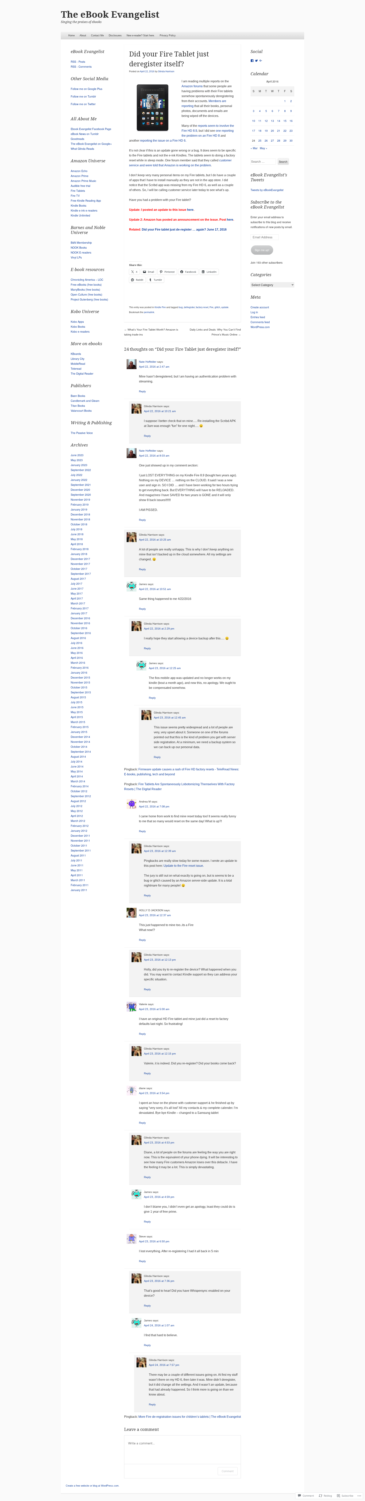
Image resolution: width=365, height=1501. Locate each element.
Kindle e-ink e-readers (84, 210)
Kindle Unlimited (80, 215)
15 (284, 121)
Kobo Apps (77, 322)
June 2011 (77, 865)
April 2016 (77, 658)
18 (259, 130)
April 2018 (77, 544)
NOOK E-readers (81, 252)
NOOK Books (79, 247)
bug (181, 307)
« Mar (254, 148)
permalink (149, 312)
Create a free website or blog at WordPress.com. (92, 1485)
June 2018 (77, 534)
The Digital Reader (82, 373)
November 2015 (80, 682)
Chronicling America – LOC (87, 279)
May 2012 (77, 811)
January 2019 (79, 509)
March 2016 (78, 662)
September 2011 (81, 850)
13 (272, 121)
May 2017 (77, 593)
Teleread (76, 368)
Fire (211, 307)
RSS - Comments (81, 66)
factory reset (202, 307)
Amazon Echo (79, 171)
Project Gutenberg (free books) (89, 299)
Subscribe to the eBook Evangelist (267, 204)
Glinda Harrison (166, 71)
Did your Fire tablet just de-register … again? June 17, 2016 (184, 229)
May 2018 (77, 539)
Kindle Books (78, 205)
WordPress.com (260, 327)
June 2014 (77, 766)
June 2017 (77, 588)
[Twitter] (256, 60)
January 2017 (79, 613)
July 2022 (76, 475)
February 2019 (80, 504)
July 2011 (76, 860)
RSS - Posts (78, 61)
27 (272, 140)
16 (291, 121)
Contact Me (97, 35)
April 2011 (77, 875)
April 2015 (77, 717)
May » (263, 148)
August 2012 (78, 801)
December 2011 (80, 835)
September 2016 (81, 633)
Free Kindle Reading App (86, 200)
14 (278, 121)
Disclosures (115, 35)
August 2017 (78, 578)
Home (71, 35)
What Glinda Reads (82, 149)
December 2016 (80, 618)
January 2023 (79, 465)
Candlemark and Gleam (85, 401)
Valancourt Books (81, 410)
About (83, 35)
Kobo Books (78, 326)
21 (278, 130)
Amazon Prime (79, 176)
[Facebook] (252, 60)
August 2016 (78, 638)
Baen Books (78, 396)
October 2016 (79, 628)
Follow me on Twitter (83, 104)
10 (253, 121)
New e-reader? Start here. (141, 35)
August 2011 (78, 855)
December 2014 (80, 737)
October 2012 (79, 791)
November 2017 (80, 564)
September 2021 (81, 485)
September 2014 (81, 751)
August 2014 (78, 756)
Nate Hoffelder (147, 361)
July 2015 (76, 702)
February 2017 (80, 608)
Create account (260, 307)
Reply (142, 391)
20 (272, 130)
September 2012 (81, 796)
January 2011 (79, 890)
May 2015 (77, 712)
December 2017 (80, 559)
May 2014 (77, 771)
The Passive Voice (82, 433)
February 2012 (80, 826)
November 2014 (80, 742)
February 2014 (80, 786)
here (190, 209)
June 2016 (77, 648)
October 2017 (79, 569)
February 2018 (80, 549)
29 (284, 140)
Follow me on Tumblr (83, 96)
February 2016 (80, 667)
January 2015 (79, 732)
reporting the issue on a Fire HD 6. (163, 140)
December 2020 (80, 490)
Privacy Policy (168, 35)
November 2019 (80, 499)
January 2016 (79, 672)
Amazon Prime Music (83, 181)
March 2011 (78, 880)
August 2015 (78, 697)
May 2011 (77, 870)
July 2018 (76, 529)
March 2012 (78, 821)
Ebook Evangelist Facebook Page (91, 129)
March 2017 (78, 603)
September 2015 (81, 692)
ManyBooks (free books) (85, 289)
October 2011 (79, 845)
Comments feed (260, 322)
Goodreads (77, 139)
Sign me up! (262, 250)
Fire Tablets (78, 191)
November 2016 (80, 623)
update (225, 307)
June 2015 (77, 707)
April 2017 (77, 598)
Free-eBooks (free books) (86, 284)
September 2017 (81, 574)
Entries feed (258, 317)
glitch (217, 307)
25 (259, 140)
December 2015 (80, 677)
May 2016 (77, 653)
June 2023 (77, 455)
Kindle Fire (160, 307)
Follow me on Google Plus (86, 89)
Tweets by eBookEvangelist (267, 190)
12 (266, 121)
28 (278, 140)
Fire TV (75, 195)
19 (266, 130)
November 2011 (80, 840)
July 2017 (76, 583)
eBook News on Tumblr (85, 134)
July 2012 (76, 806)
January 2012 (79, 831)
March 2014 (78, 781)
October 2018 (79, 524)
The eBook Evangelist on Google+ (91, 144)
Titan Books (78, 406)
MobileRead (78, 364)
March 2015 (78, 722)
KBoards (76, 354)
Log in (254, 312)
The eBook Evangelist (110, 14)
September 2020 (81, 494)
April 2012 (77, 816)
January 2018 (79, 554)
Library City (77, 359)
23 (291, 130)
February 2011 (80, 885)
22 (284, 130)
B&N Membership (81, 242)
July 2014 (76, 761)
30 (291, 140)
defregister (189, 307)
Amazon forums (192, 86)
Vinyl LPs (76, 257)
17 (253, 130)
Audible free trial (80, 186)
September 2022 (81, 470)
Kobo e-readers (80, 331)
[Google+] (260, 60)
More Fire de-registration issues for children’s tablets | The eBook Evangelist (189, 1416)
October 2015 (79, 687)
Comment (228, 1471)
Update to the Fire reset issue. (183, 865)
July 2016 (76, 643)
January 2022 (79, 480)
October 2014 (79, 747)
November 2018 (80, 519)
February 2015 (80, 727)
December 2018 (80, 514)
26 (266, 140)
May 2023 (77, 460)
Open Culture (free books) (86, 294)
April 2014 (77, 776)
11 (259, 121)
